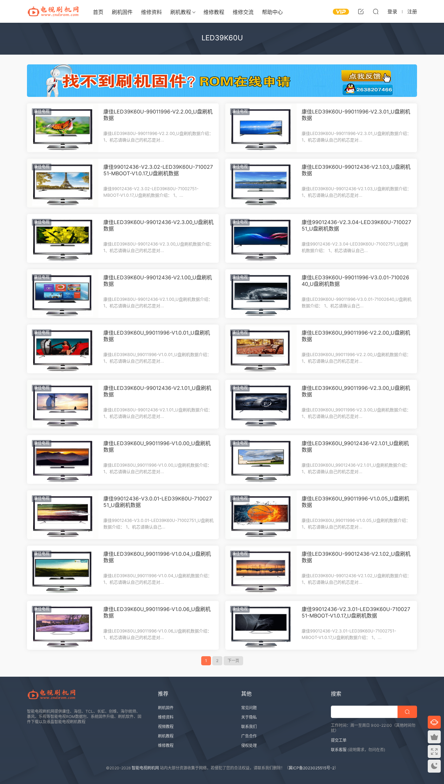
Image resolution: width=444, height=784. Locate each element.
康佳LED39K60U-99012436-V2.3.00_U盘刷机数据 (158, 225)
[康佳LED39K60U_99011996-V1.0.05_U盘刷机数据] (261, 514)
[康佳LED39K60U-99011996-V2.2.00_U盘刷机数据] (62, 127)
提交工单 (338, 740)
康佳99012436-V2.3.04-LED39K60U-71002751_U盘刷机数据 (356, 225)
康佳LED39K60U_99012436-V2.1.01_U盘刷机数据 (355, 446)
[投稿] (361, 11)
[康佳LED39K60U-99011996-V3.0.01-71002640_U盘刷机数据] (261, 293)
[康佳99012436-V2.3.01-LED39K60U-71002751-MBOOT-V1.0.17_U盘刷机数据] (261, 625)
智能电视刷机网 (145, 767)
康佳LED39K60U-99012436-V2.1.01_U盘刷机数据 (157, 391)
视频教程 (166, 726)
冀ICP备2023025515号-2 (311, 767)
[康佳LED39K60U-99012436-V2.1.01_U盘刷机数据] (62, 404)
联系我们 (249, 726)
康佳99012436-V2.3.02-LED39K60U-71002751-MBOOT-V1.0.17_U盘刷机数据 (158, 170)
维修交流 (243, 12)
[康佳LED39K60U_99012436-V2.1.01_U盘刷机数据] (261, 459)
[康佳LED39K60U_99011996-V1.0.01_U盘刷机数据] (62, 349)
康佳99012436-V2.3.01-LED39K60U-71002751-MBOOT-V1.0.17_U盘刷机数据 (356, 612)
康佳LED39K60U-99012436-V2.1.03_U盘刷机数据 (356, 170)
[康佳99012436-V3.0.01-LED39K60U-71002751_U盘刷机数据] (62, 514)
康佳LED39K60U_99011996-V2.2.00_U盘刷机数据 (356, 335)
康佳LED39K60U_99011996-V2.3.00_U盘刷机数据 (356, 391)
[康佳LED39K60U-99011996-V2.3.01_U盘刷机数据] (261, 127)
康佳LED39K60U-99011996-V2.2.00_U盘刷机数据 (158, 114)
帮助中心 (272, 12)
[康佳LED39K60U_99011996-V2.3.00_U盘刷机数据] (261, 404)
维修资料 (151, 12)
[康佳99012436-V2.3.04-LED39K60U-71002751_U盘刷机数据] (261, 238)
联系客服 (338, 749)
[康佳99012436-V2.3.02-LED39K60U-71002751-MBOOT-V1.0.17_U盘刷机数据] (62, 183)
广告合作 (249, 736)
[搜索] (375, 11)
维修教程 (213, 12)
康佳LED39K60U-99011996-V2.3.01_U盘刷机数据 (356, 114)
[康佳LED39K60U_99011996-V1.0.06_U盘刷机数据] (62, 625)
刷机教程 (180, 12)
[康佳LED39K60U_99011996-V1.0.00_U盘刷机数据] (62, 459)
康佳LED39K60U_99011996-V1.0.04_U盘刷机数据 (157, 557)
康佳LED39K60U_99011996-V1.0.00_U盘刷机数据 (157, 446)
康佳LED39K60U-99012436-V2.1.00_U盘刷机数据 (157, 280)
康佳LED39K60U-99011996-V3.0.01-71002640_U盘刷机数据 (355, 280)
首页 (98, 12)
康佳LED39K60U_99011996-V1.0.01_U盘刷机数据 (156, 335)
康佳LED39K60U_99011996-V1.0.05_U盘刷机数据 (355, 501)
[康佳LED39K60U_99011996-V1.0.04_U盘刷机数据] (62, 570)
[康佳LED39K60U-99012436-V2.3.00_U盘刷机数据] (62, 238)
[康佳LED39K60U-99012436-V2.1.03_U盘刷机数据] (261, 183)
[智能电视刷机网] (53, 11)
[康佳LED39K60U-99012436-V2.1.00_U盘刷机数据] (62, 293)
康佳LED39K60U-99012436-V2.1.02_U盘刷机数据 (356, 557)
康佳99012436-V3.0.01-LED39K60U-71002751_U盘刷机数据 (157, 501)
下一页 (233, 660)
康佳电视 (41, 111)
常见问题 (249, 707)
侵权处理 (249, 745)
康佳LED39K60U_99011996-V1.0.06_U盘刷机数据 (157, 612)
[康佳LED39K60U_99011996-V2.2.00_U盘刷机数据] (261, 349)
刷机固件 (122, 12)
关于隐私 (249, 717)
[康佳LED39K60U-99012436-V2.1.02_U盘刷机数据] (261, 570)
